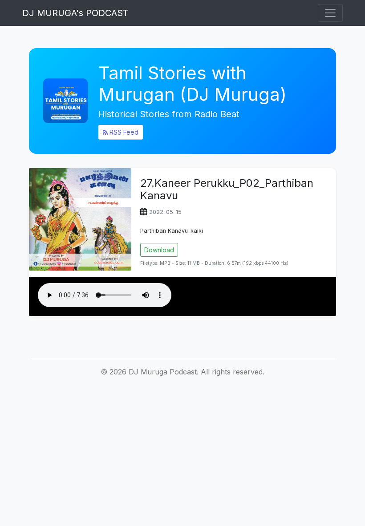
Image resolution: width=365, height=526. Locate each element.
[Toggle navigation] (330, 13)
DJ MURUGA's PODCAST (75, 13)
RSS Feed (123, 132)
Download (159, 250)
